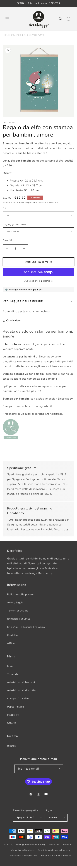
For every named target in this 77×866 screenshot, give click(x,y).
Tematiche (13, 674)
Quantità (7, 240)
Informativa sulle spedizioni (23, 855)
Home (6, 35)
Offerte (11, 723)
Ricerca (11, 745)
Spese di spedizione (28, 202)
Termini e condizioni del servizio (54, 850)
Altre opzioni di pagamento (38, 280)
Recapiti (45, 855)
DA (4, 208)
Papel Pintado (15, 706)
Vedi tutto (38, 35)
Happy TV (13, 715)
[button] (7, 19)
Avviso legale (15, 602)
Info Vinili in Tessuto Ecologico (26, 627)
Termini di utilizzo (17, 610)
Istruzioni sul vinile (18, 618)
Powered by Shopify (35, 844)
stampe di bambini (21, 35)
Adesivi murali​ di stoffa (21, 690)
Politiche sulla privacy (20, 594)
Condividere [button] (13, 320)
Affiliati (11, 643)
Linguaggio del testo (14, 224)
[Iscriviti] (59, 769)
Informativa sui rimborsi (61, 844)
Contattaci (13, 635)
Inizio (10, 666)
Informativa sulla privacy (22, 850)
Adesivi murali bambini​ (21, 682)
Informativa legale (61, 855)
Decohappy (19, 844)
